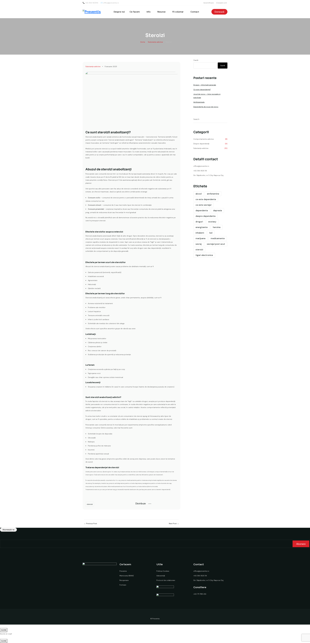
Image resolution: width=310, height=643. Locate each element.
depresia (217, 210)
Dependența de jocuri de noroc (205, 107)
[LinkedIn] (163, 503)
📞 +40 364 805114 (90, 3)
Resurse (161, 11)
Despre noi (119, 11)
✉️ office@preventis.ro (110, 3)
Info (149, 11)
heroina (216, 227)
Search (225, 119)
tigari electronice (204, 255)
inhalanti (200, 232)
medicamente (218, 238)
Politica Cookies (162, 571)
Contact (194, 11)
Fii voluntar (178, 11)
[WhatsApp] (172, 503)
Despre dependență (201, 144)
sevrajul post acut (216, 244)
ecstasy (212, 221)
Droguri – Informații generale (204, 85)
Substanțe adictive (93, 66)
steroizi (90, 504)
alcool (199, 193)
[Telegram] (176, 503)
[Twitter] (159, 503)
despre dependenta (205, 216)
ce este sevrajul (203, 204)
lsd (210, 232)
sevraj (199, 244)
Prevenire (123, 571)
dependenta (202, 210)
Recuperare (124, 580)
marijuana (200, 238)
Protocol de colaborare (165, 580)
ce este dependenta (206, 199)
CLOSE (3, 630)
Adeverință (160, 576)
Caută (195, 60)
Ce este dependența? (202, 89)
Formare (123, 585)
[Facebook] (155, 503)
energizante (202, 227)
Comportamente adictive (203, 139)
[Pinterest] (168, 503)
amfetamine (213, 193)
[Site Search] (206, 12)
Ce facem (135, 11)
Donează (219, 11)
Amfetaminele (199, 102)
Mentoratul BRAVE (127, 576)
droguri (199, 221)
